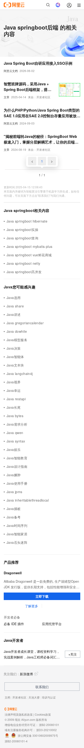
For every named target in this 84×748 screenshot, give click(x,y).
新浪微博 (26, 674)
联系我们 (42, 686)
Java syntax (16, 441)
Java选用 (14, 297)
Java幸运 (14, 390)
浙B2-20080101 (49, 725)
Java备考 (14, 517)
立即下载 (42, 596)
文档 (7, 697)
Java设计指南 (17, 466)
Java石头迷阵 (17, 542)
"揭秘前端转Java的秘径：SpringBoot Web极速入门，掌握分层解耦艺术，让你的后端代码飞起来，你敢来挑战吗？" (41, 139)
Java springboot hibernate (27, 221)
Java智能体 (15, 356)
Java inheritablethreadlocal (28, 500)
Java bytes (15, 415)
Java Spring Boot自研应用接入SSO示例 (38, 63)
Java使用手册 (17, 483)
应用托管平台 (52, 623)
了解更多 (31, 606)
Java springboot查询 (22, 238)
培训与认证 (49, 697)
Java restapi (16, 399)
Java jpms (14, 491)
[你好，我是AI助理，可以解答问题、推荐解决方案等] (58, 5)
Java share (15, 306)
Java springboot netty (23, 263)
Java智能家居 (17, 534)
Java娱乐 (14, 449)
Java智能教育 (17, 458)
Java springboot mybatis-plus (29, 246)
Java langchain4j (20, 373)
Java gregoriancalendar (25, 323)
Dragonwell (13, 572)
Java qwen (15, 432)
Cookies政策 (43, 714)
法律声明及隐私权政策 (19, 714)
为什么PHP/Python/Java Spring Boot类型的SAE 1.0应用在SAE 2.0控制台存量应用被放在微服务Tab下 (42, 113)
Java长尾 (14, 407)
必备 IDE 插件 (14, 623)
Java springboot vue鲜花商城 (29, 255)
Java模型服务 (17, 339)
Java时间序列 (17, 525)
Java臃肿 (14, 474)
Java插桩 (14, 508)
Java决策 (14, 348)
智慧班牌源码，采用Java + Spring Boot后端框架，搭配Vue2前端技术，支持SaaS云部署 (28, 86)
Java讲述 (14, 314)
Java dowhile (17, 331)
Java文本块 (15, 365)
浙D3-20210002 (46, 730)
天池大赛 (34, 697)
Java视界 (14, 382)
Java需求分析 (17, 424)
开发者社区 (19, 697)
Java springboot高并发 (24, 271)
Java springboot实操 (22, 229)
